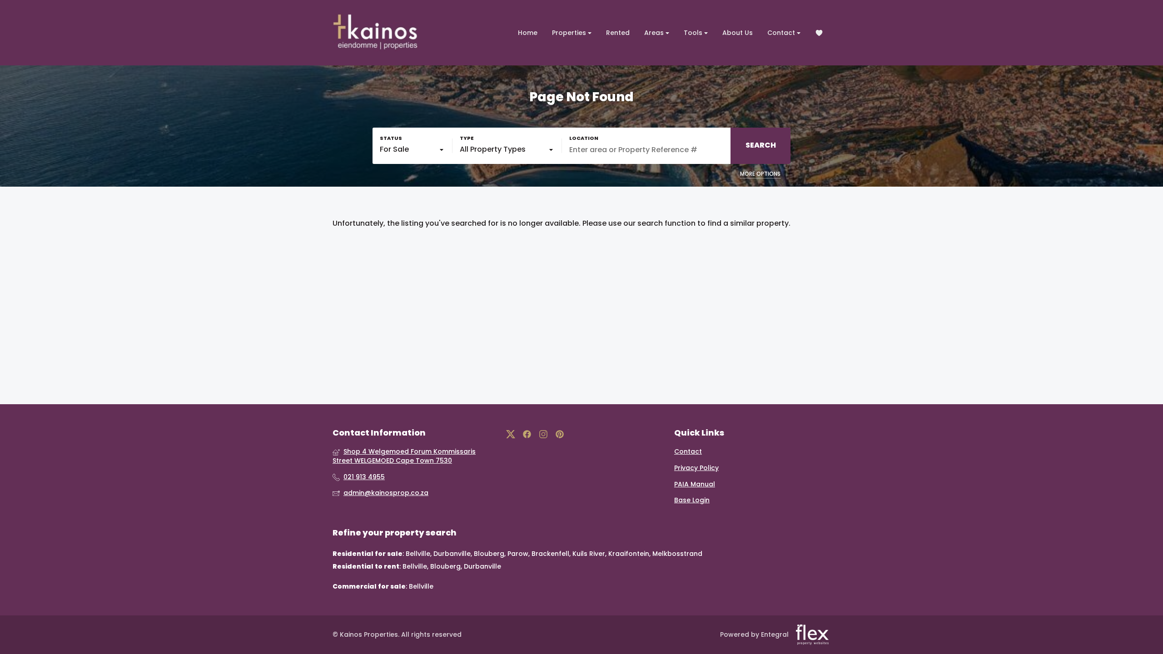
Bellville (418, 553)
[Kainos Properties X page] (510, 434)
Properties (570, 32)
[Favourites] (819, 33)
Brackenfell (550, 553)
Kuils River (588, 553)
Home (527, 32)
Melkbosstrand (677, 553)
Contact (782, 32)
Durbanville (452, 553)
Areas (655, 32)
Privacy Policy (696, 468)
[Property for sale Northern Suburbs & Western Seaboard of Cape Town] (376, 32)
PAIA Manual (694, 484)
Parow (517, 553)
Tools (694, 32)
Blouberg (489, 553)
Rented (618, 32)
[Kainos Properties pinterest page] (559, 434)
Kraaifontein (628, 553)
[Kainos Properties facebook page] (527, 434)
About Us (737, 32)
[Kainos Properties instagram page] (543, 434)
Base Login (692, 500)
